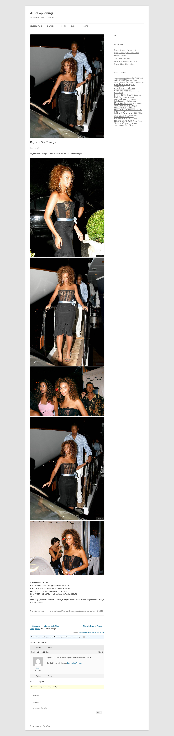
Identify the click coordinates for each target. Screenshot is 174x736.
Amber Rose (132, 80)
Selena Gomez (122, 123)
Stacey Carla (135, 123)
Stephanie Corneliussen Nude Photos (45, 626)
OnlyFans (50, 26)
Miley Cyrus (123, 112)
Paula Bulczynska (128, 117)
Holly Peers (119, 97)
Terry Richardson (131, 125)
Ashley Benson (119, 82)
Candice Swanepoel (124, 84)
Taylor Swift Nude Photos (123, 58)
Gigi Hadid (138, 95)
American (65, 611)
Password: (36, 702)
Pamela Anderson (133, 115)
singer (87, 611)
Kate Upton (131, 99)
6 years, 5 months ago (73, 637)
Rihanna (118, 121)
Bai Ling (130, 82)
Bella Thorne (139, 82)
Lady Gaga (131, 105)
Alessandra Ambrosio (133, 78)
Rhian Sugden (132, 119)
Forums (63, 26)
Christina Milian (122, 90)
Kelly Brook (118, 101)
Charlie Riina (119, 86)
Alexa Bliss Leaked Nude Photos (125, 61)
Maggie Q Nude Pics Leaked (124, 64)
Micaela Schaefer (135, 110)
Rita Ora (127, 120)
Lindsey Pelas (120, 108)
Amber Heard (120, 80)
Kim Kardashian (123, 103)
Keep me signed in (41, 708)
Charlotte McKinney (124, 88)
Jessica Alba (129, 97)
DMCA (73, 26)
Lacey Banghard (119, 106)
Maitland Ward (121, 109)
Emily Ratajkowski (124, 95)
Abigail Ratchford (119, 78)
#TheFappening (41, 13)
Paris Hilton (118, 117)
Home (32, 629)
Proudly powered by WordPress (40, 726)
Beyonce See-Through (74, 663)
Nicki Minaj (138, 113)
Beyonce (50, 611)
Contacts (84, 26)
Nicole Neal (117, 115)
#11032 (100, 652)
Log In (99, 712)
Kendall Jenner (129, 101)
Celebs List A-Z (36, 26)
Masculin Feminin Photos (93, 626)
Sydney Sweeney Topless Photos (125, 50)
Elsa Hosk (118, 93)
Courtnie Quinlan (135, 91)
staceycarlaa (119, 125)
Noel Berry (124, 115)
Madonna (131, 108)
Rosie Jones (137, 121)
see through (80, 611)
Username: (36, 695)
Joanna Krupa (120, 99)
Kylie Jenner (137, 103)
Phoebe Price (120, 118)
